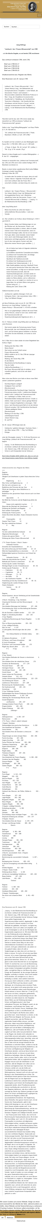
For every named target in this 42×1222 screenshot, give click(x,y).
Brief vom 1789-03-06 (10, 68)
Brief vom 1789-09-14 (10, 66)
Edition (35, 169)
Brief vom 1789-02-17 (10, 64)
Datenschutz (21, 1221)
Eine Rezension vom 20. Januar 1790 (15, 79)
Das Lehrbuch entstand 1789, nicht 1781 (16, 60)
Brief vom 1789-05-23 (10, 70)
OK (2, 1217)
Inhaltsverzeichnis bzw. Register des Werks (17, 75)
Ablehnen (10, 1217)
